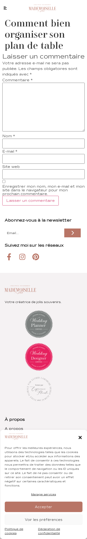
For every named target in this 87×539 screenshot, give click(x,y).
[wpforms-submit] (72, 233)
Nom (8, 136)
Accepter (43, 507)
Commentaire (17, 80)
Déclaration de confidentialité (49, 531)
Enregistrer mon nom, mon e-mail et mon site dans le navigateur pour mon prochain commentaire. (43, 190)
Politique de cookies (14, 531)
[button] (80, 437)
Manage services (43, 494)
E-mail (9, 151)
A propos (14, 428)
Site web (11, 167)
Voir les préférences (43, 520)
